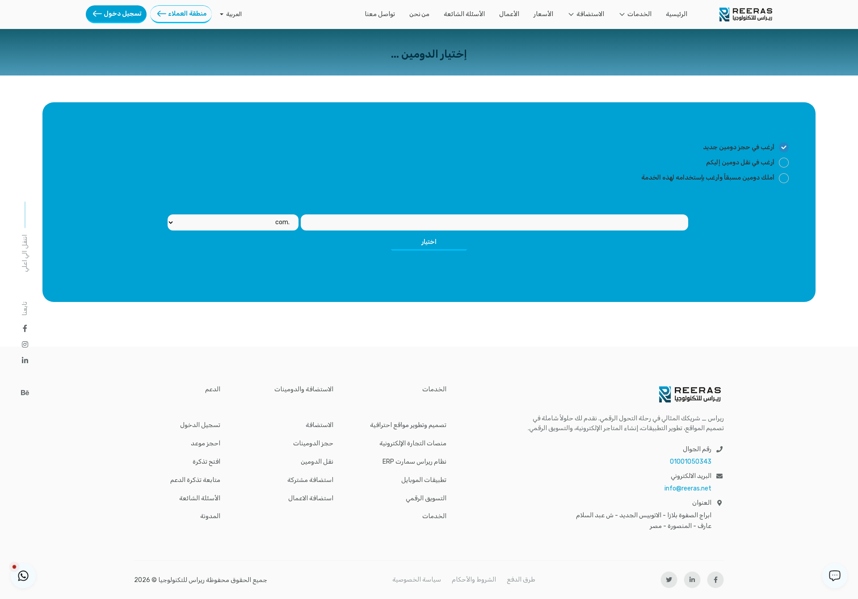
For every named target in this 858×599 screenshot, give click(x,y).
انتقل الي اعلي (25, 253)
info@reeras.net (688, 488)
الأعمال (509, 14)
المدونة (210, 516)
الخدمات (434, 516)
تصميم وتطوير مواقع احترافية (408, 425)
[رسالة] (834, 575)
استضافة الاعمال (310, 498)
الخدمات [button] (639, 14)
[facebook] (25, 328)
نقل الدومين (317, 461)
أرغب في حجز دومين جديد (738, 147)
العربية (234, 14)
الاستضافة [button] (590, 14)
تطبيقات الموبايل (423, 480)
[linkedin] (25, 360)
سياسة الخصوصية (416, 579)
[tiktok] (25, 376)
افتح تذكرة (206, 461)
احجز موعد (205, 443)
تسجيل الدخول (200, 425)
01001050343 (690, 461)
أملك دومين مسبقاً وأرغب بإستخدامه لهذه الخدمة (707, 177)
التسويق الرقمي (426, 498)
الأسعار (543, 14)
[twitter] (668, 579)
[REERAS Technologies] (625, 394)
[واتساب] (23, 575)
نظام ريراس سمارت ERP (414, 461)
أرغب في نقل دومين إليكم (740, 162)
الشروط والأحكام (474, 579)
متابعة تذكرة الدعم (195, 480)
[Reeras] (745, 14)
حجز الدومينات (313, 443)
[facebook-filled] (715, 579)
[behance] (25, 392)
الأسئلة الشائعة (464, 14)
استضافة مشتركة (310, 480)
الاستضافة (319, 425)
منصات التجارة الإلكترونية (412, 443)
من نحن (419, 14)
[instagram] (25, 344)
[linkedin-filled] (692, 579)
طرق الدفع (521, 579)
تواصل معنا (380, 14)
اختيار (429, 242)
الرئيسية (676, 14)
